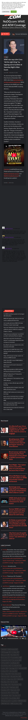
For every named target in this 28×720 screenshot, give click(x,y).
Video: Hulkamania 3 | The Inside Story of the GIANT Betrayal (13, 379)
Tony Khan (16, 695)
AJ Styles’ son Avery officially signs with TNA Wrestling (13, 383)
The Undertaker (6, 695)
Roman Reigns (5, 684)
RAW (20, 679)
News (7, 57)
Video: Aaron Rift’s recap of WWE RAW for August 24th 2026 (13, 361)
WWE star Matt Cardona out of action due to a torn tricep (14, 393)
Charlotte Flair (6, 660)
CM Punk (5, 662)
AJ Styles (15, 652)
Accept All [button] (14, 11)
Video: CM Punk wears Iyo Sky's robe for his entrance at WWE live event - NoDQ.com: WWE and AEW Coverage (15, 614)
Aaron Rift (6, 72)
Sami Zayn (5, 687)
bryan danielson (16, 657)
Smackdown (5, 690)
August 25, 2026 (18, 562)
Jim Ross (4, 671)
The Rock (14, 692)
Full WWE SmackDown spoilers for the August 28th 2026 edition (14, 314)
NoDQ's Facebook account (11, 176)
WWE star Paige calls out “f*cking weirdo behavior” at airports (13, 374)
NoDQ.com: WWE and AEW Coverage (14, 23)
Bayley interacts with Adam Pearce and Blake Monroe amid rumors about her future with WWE (14, 398)
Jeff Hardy (22, 668)
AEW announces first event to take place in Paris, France (13, 365)
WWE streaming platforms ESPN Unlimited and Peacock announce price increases (13, 370)
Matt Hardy (5, 676)
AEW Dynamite (12, 649)
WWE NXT (22, 700)
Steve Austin (15, 690)
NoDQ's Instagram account (11, 173)
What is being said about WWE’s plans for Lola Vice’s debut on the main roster (14, 403)
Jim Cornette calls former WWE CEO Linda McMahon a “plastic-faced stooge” (13, 324)
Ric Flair (14, 681)
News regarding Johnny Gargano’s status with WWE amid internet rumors (14, 388)
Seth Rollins (14, 687)
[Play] (2, 638)
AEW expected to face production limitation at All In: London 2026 (14, 408)
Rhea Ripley (5, 681)
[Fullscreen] (25, 638)
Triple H (4, 698)
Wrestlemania (5, 700)
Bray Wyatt (15, 654)
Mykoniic (5, 566)
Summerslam (5, 692)
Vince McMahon (14, 698)
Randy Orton (12, 679)
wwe (14, 700)
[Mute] (23, 638)
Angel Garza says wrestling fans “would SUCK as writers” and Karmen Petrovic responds (14, 334)
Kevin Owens (16, 673)
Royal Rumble (16, 684)
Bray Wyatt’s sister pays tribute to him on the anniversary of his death (13, 345)
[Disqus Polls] (14, 206)
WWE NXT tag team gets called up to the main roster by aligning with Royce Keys (14, 319)
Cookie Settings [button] (6, 11)
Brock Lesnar (5, 657)
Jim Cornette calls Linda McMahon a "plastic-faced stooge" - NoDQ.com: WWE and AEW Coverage (14, 560)
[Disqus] (14, 244)
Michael (5, 576)
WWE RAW (5, 703)
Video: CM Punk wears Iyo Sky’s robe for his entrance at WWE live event (13, 356)
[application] (14, 632)
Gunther (6, 182)
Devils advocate (7, 605)
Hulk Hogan (13, 668)
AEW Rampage (6, 652)
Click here (6, 169)
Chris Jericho (16, 660)
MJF (3, 679)
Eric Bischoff (16, 665)
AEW (3, 649)
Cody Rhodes (14, 662)
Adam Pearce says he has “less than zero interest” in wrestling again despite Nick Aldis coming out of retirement (14, 340)
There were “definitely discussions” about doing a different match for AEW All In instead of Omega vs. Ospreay (14, 329)
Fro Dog (5, 549)
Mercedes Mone (16, 676)
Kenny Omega (5, 673)
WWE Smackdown (16, 703)
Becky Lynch (5, 654)
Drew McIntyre (6, 665)
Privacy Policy (24, 717)
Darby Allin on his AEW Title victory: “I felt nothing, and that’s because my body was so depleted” (13, 351)
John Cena (11, 182)
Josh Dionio (6, 586)
